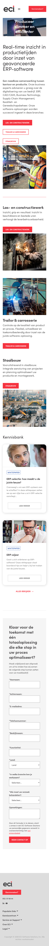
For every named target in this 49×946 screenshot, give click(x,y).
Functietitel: (15, 747)
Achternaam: (15, 694)
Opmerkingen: (15, 807)
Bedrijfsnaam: (16, 733)
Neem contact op (20, 839)
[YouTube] (7, 903)
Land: (12, 759)
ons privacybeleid (19, 831)
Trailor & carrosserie (16, 346)
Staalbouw (11, 141)
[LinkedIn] (3, 903)
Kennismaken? (37, 9)
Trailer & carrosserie (16, 132)
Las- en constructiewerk (17, 122)
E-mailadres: (15, 706)
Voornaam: (14, 679)
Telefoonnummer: (17, 720)
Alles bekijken (23, 591)
